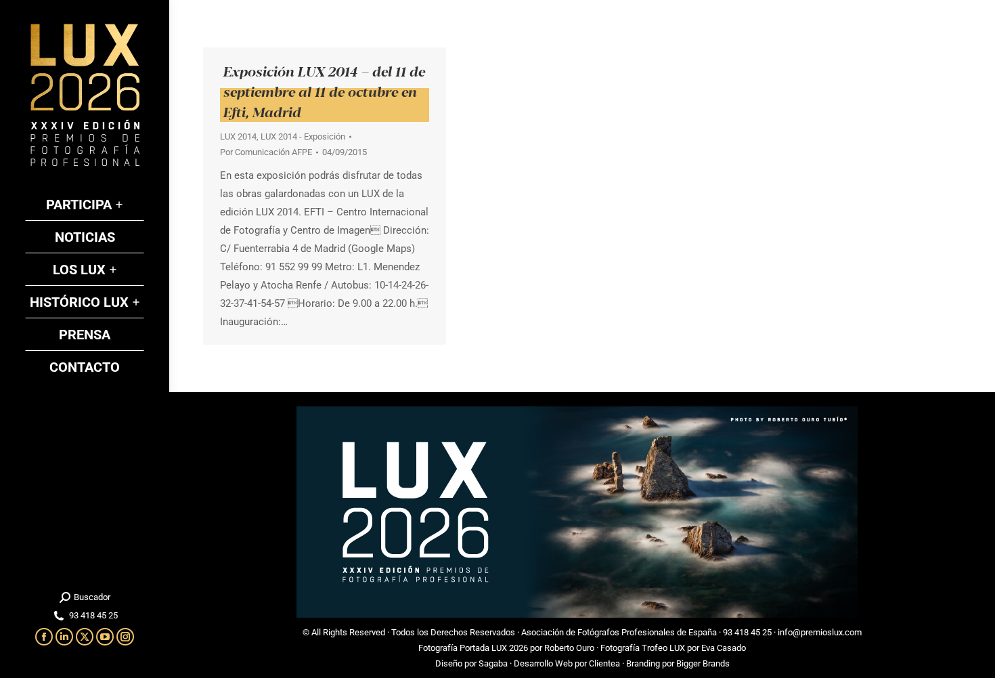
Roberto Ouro (569, 648)
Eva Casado (723, 648)
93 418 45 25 (747, 632)
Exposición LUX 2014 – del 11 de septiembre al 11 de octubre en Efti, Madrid (324, 91)
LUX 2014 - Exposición (303, 136)
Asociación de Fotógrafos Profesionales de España (619, 632)
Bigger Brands (703, 663)
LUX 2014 (238, 136)
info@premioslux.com (820, 632)
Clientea (604, 663)
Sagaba (493, 663)
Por (266, 152)
